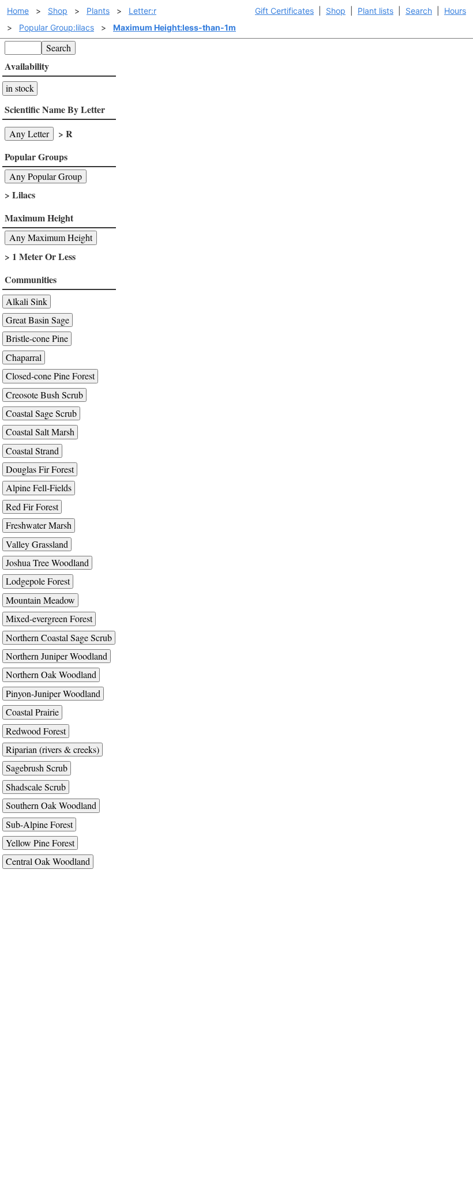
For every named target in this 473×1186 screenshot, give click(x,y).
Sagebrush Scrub (36, 768)
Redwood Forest (36, 731)
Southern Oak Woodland (51, 805)
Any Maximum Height (50, 237)
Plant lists (375, 11)
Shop (336, 11)
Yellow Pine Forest (40, 843)
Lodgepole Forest (38, 581)
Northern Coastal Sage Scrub (59, 637)
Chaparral (24, 357)
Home (18, 11)
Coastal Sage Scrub (41, 413)
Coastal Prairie (32, 712)
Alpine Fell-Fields (39, 487)
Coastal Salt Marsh (40, 432)
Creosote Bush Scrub (44, 395)
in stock (20, 88)
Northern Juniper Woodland (56, 656)
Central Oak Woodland (48, 861)
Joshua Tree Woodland (47, 562)
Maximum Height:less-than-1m (174, 27)
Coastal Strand (32, 451)
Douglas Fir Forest (40, 469)
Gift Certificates (284, 11)
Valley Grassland (37, 544)
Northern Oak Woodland (51, 674)
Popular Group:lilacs (56, 27)
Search (419, 11)
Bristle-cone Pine (37, 338)
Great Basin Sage (37, 320)
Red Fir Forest (32, 506)
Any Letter (29, 133)
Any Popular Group (45, 176)
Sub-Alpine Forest (39, 824)
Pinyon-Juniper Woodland (53, 693)
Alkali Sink (26, 301)
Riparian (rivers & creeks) (52, 749)
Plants (98, 11)
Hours (455, 11)
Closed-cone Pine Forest (50, 376)
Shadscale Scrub (36, 787)
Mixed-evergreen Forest (49, 618)
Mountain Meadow (40, 600)
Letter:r (142, 11)
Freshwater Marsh (39, 525)
